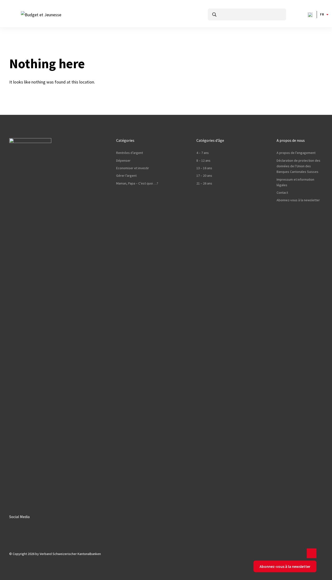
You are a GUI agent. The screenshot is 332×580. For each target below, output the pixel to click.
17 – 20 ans (204, 175)
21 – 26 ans (204, 183)
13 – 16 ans (204, 168)
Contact (282, 192)
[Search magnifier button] (214, 14)
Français (322, 14)
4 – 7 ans (202, 153)
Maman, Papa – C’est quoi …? (137, 183)
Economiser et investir (132, 168)
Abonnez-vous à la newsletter (298, 200)
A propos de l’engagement (296, 153)
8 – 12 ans (203, 160)
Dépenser (123, 160)
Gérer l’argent (126, 175)
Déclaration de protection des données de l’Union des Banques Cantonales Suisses (298, 166)
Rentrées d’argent (129, 153)
